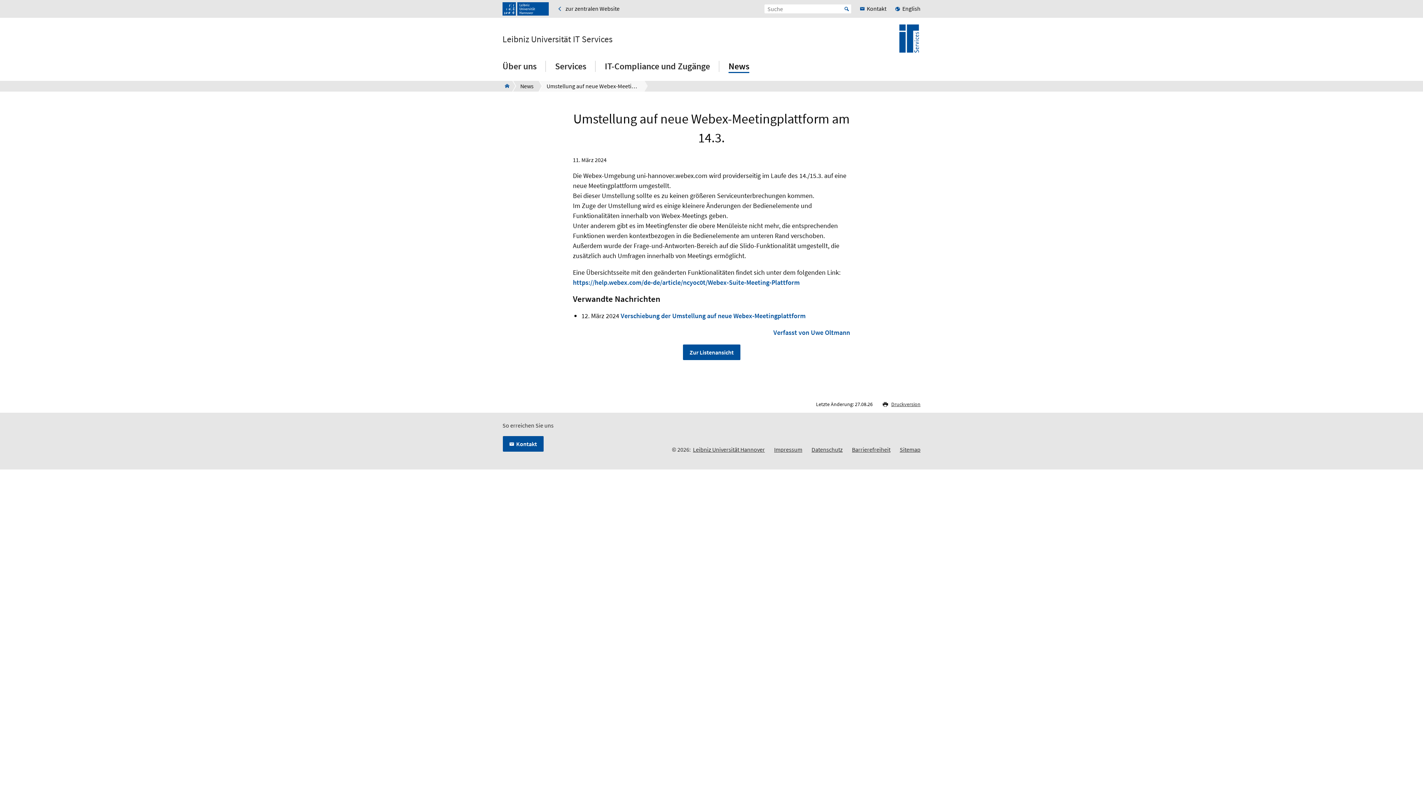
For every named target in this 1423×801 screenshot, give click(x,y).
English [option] (911, 8)
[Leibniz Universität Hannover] (525, 9)
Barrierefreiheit (871, 449)
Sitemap (910, 449)
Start (846, 8)
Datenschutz (827, 449)
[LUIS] (505, 86)
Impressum (788, 449)
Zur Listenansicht (712, 352)
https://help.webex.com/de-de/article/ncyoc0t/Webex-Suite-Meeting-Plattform (686, 282)
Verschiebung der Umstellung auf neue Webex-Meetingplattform (713, 316)
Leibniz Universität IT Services (557, 39)
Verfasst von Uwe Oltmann (811, 332)
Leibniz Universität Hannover (729, 449)
